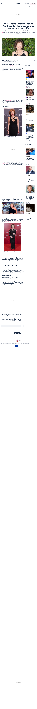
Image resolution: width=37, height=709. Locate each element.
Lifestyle (33, 6)
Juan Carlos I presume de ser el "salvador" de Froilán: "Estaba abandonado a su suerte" (30, 136)
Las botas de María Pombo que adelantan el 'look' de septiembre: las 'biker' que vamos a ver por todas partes (30, 118)
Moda (24, 6)
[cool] (18, 3)
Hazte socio (33, 3)
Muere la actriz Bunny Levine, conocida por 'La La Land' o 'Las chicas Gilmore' (30, 100)
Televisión (28, 6)
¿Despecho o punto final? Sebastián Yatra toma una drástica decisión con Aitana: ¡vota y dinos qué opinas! (30, 83)
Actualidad (4, 6)
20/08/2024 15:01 (4, 61)
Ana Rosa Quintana (11, 65)
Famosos (19, 6)
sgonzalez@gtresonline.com (14, 60)
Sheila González (5, 60)
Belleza (9, 6)
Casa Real (14, 6)
